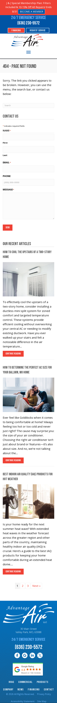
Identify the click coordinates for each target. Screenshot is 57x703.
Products (42, 682)
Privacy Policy (44, 694)
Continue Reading (13, 354)
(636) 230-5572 (28, 23)
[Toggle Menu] (28, 52)
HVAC (11, 682)
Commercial (25, 682)
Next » (36, 586)
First (5, 142)
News (21, 689)
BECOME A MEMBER (31, 11)
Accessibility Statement (22, 701)
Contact (49, 689)
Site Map (41, 701)
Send (8, 227)
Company (8, 689)
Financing (34, 689)
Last (5, 155)
